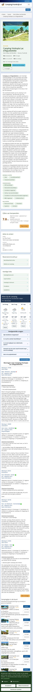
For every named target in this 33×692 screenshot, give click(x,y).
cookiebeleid (6, 678)
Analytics (6, 681)
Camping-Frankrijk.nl (13, 4)
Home (3, 14)
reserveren (26, 612)
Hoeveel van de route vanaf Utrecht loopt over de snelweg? (15, 349)
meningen (26, 609)
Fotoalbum (6, 286)
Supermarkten (7, 278)
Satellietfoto (7, 290)
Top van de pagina (25, 359)
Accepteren (8, 685)
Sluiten (28, 9)
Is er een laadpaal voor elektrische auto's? (12, 343)
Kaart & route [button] (7, 65)
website (26, 606)
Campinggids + (7, 68)
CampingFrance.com (9, 275)
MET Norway (8, 300)
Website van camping (9, 264)
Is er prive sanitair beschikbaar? (12, 339)
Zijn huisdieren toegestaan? (11, 335)
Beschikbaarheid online (9, 260)
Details (5, 327)
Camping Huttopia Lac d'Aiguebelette (13, 16)
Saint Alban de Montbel (19, 14)
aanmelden (27, 1)
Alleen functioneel (24, 685)
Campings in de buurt (9, 282)
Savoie (9, 14)
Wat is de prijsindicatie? (10, 354)
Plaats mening (24, 226)
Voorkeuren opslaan (15, 689)
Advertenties (15, 681)
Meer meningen (25, 595)
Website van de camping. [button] (18, 65)
